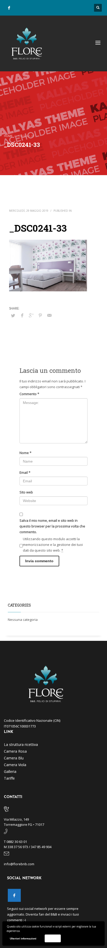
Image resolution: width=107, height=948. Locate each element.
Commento (29, 393)
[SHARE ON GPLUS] (31, 315)
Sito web (26, 492)
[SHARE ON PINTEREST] (40, 315)
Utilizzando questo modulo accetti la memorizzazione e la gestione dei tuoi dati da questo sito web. (53, 545)
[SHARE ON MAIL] (49, 315)
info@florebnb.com (19, 864)
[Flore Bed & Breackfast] (14, 895)
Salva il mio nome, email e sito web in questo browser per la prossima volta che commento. (52, 526)
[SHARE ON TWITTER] (13, 315)
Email (24, 472)
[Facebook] (9, 8)
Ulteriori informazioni (23, 938)
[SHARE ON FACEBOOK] (22, 315)
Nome (25, 452)
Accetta (52, 938)
